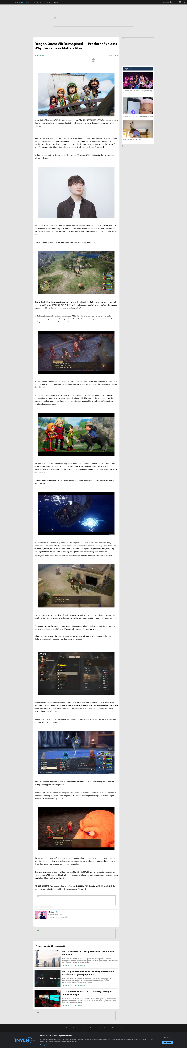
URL (93, 60)
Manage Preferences (46, 1045)
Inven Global (7, 2)
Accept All (167, 1043)
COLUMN (47, 2)
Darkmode (166, 2)
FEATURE (56, 2)
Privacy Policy (103, 1028)
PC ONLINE (49, 907)
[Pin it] (85, 60)
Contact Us (76, 1028)
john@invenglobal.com (56, 914)
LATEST (28, 2)
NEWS (36, 907)
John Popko (51, 912)
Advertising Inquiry (118, 1028)
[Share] (67, 60)
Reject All (167, 1038)
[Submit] (76, 60)
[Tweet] (59, 60)
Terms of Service (89, 1028)
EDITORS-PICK (42, 907)
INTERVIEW (37, 2)
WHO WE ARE (19, 2)
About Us (66, 1028)
